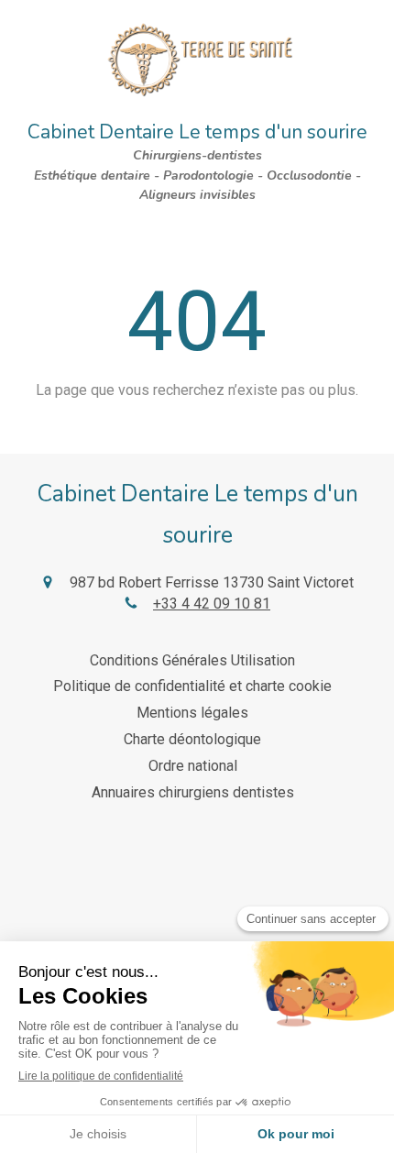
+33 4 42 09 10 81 (211, 603)
